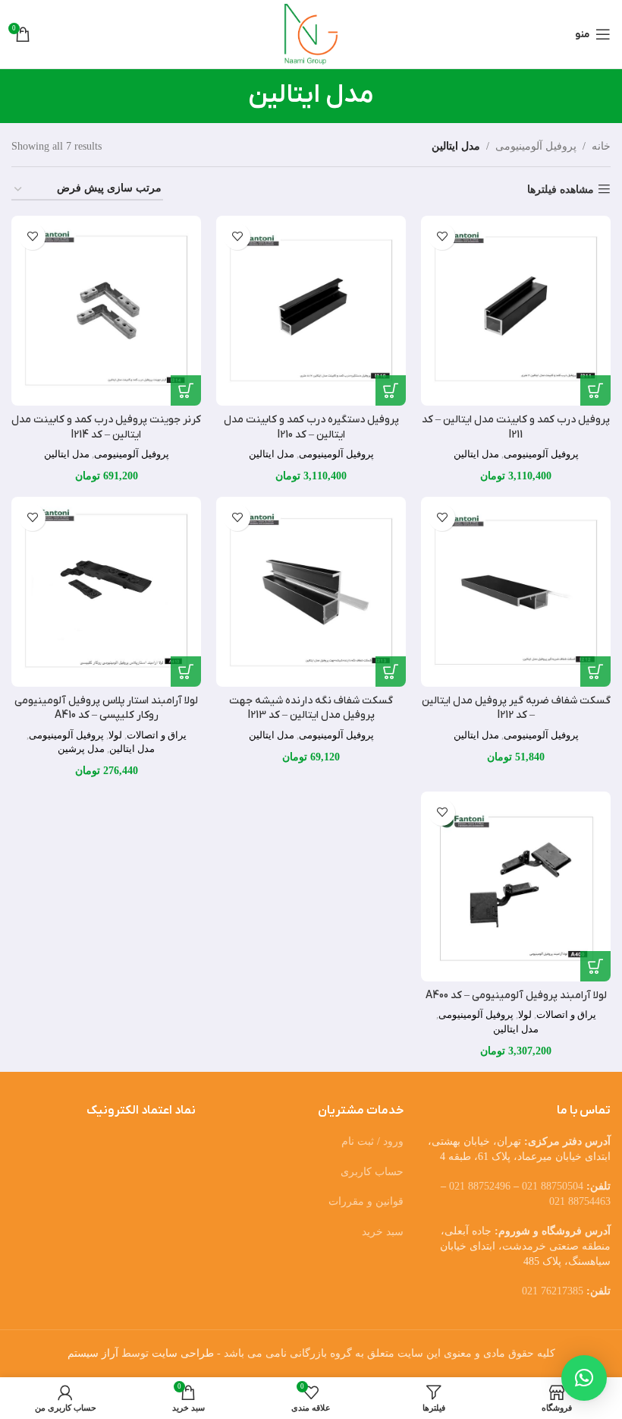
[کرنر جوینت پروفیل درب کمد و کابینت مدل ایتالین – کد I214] (106, 311)
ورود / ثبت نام (372, 1141)
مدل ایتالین (476, 454)
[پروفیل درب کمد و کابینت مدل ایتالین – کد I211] (516, 311)
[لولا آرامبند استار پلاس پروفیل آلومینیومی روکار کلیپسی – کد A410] (106, 592)
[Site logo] (311, 33)
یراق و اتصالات (157, 735)
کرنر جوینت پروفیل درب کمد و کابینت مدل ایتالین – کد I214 (106, 427)
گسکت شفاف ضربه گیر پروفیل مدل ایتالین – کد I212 (516, 708)
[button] (595, 390)
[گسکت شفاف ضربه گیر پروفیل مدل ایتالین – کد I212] (516, 592)
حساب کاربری (372, 1171)
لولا (115, 735)
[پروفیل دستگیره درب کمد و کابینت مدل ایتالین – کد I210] (311, 311)
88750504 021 (552, 1186)
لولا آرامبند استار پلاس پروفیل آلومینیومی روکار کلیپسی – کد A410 (106, 708)
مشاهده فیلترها (560, 189)
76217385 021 (552, 1291)
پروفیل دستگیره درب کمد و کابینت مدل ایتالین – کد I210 (311, 427)
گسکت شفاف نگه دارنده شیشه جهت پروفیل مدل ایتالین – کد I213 (311, 708)
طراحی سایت (183, 1353)
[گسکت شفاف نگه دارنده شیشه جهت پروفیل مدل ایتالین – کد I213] (311, 592)
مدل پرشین (81, 748)
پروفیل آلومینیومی (535, 146)
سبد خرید (383, 1231)
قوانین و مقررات (366, 1201)
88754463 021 (580, 1201)
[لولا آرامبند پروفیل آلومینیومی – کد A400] (516, 886)
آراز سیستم (93, 1353)
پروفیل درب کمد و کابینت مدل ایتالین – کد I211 (516, 427)
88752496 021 (479, 1186)
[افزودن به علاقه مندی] (442, 236)
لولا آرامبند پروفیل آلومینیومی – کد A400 (516, 995)
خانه (601, 146)
